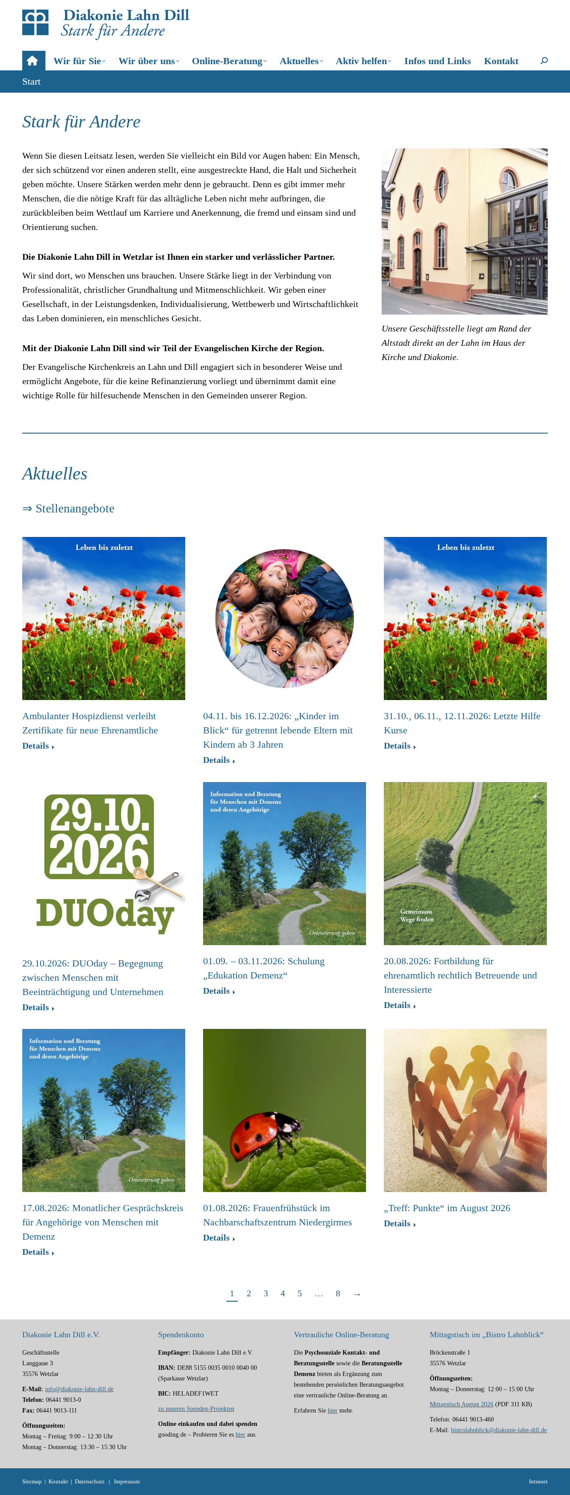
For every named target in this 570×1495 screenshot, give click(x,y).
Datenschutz (90, 1481)
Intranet (538, 1481)
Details (35, 746)
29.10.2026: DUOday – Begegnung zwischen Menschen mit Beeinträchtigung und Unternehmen (92, 977)
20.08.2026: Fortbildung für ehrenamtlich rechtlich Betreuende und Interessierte (460, 975)
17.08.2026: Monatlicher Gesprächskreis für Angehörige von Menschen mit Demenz (102, 1222)
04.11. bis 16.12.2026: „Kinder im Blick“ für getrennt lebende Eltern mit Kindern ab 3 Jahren (278, 730)
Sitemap (32, 1481)
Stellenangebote (75, 508)
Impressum (127, 1481)
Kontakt (58, 1481)
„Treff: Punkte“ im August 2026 (447, 1207)
